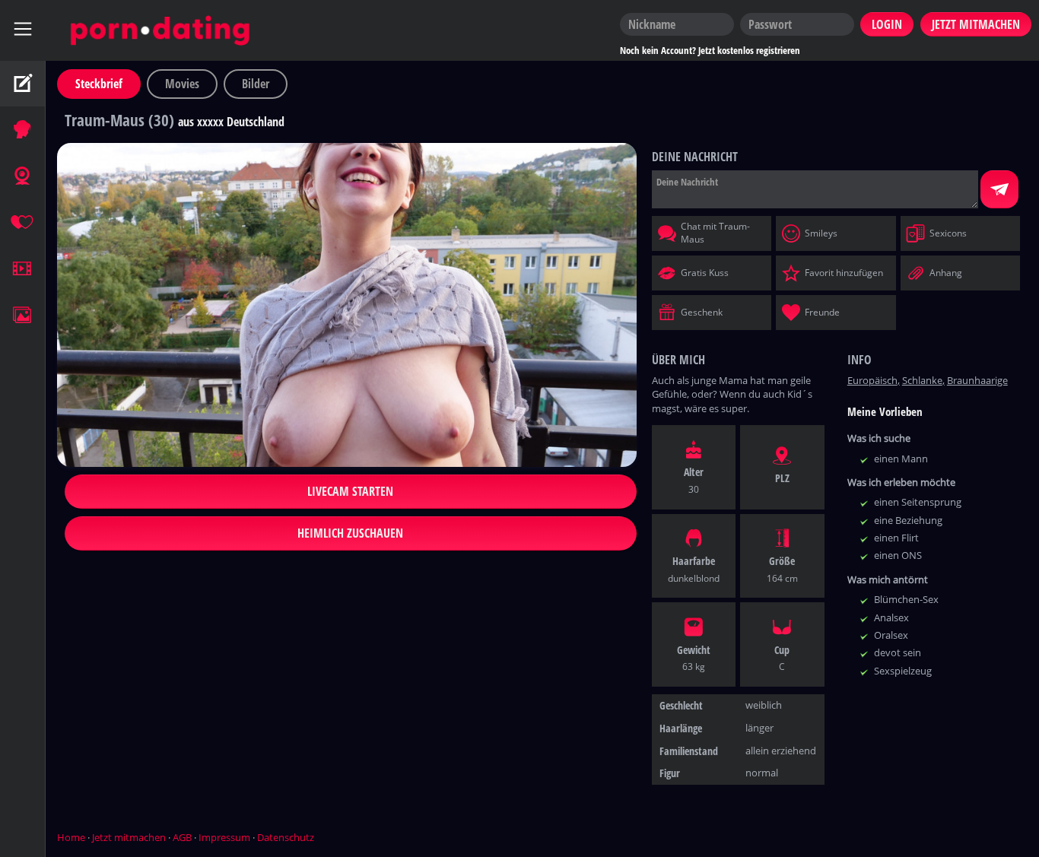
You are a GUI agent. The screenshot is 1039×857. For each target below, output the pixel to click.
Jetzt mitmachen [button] (976, 24)
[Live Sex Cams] (23, 176)
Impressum (224, 837)
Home (71, 837)
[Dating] (23, 223)
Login (887, 24)
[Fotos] (23, 315)
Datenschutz (285, 837)
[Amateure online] (23, 130)
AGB (182, 837)
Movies (182, 83)
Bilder (255, 83)
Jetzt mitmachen (129, 837)
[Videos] (23, 269)
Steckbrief (98, 83)
